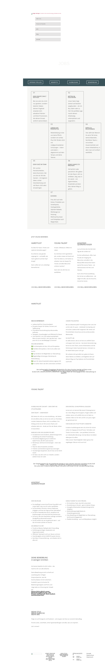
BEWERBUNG (92, 82)
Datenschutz (90, 655)
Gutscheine (81, 15)
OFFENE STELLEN (35, 82)
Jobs (37, 29)
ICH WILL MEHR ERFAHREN (41, 287)
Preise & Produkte (40, 24)
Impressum (90, 657)
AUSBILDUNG (73, 82)
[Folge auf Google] (81, 20)
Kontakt (38, 39)
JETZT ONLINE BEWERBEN (39, 237)
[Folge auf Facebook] (84, 20)
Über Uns (38, 18)
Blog (37, 34)
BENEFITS (54, 82)
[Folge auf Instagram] (78, 20)
